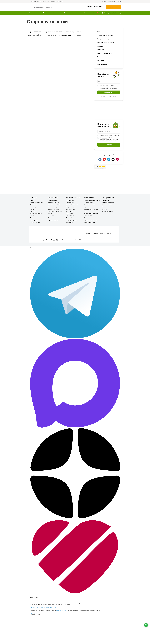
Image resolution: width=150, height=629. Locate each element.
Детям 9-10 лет (70, 215)
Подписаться (108, 144)
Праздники (51, 215)
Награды (100, 46)
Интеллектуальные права (105, 42)
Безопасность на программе (91, 213)
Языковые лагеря (70, 211)
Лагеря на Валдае (70, 207)
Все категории (69, 222)
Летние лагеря (70, 200)
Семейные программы (53, 209)
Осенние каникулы (53, 200)
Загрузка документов (107, 211)
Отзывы (99, 57)
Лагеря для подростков (72, 220)
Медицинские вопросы (90, 207)
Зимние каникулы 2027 (54, 202)
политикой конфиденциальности (109, 87)
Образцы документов (89, 204)
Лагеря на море (70, 202)
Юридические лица (103, 39)
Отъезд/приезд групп (89, 222)
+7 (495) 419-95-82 (94, 6)
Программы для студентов (55, 211)
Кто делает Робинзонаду (105, 35)
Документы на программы (108, 207)
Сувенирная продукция (90, 218)
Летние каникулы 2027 (54, 204)
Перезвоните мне (114, 7)
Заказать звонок (108, 92)
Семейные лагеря (88, 215)
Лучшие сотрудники (107, 204)
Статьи (85, 211)
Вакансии (104, 209)
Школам (119, 1)
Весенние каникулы (53, 207)
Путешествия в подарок (108, 202)
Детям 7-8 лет (69, 213)
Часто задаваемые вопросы (91, 209)
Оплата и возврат (88, 202)
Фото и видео (51, 218)
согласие (104, 85)
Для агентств (101, 60)
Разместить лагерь (35, 222)
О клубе (104, 1)
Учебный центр (106, 200)
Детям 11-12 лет (70, 218)
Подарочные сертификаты (91, 220)
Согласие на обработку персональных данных (43, 607)
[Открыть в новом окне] (59, 78)
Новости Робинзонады (104, 53)
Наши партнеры (102, 64)
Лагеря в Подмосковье (72, 204)
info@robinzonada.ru (61, 610)
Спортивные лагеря (71, 209)
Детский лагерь (73, 197)
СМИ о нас (100, 50)
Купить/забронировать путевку (92, 200)
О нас (99, 32)
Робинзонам (111, 1)
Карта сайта (33, 613)
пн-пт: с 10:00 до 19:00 (92, 8)
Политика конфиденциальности (39, 609)
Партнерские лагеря (53, 220)
